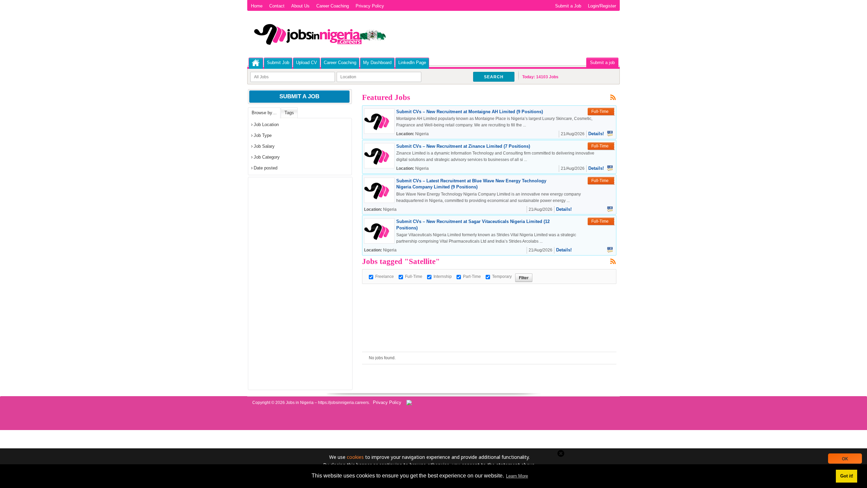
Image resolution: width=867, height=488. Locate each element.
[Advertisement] (485, 299)
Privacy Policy (370, 5)
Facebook (610, 133)
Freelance (384, 276)
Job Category (267, 157)
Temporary (502, 276)
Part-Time (472, 276)
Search (494, 77)
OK (845, 458)
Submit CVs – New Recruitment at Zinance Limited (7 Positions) (463, 146)
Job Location (266, 124)
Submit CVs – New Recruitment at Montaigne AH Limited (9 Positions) (469, 111)
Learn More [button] (517, 476)
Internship (443, 276)
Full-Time (413, 276)
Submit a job (602, 62)
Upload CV (306, 62)
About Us (300, 5)
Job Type (263, 135)
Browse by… (264, 112)
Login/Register (602, 5)
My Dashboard (377, 62)
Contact (276, 5)
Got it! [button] (846, 476)
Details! (596, 133)
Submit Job (278, 62)
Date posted (265, 167)
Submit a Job (568, 5)
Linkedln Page (412, 62)
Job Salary (264, 146)
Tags (289, 112)
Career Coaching (332, 5)
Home (256, 5)
